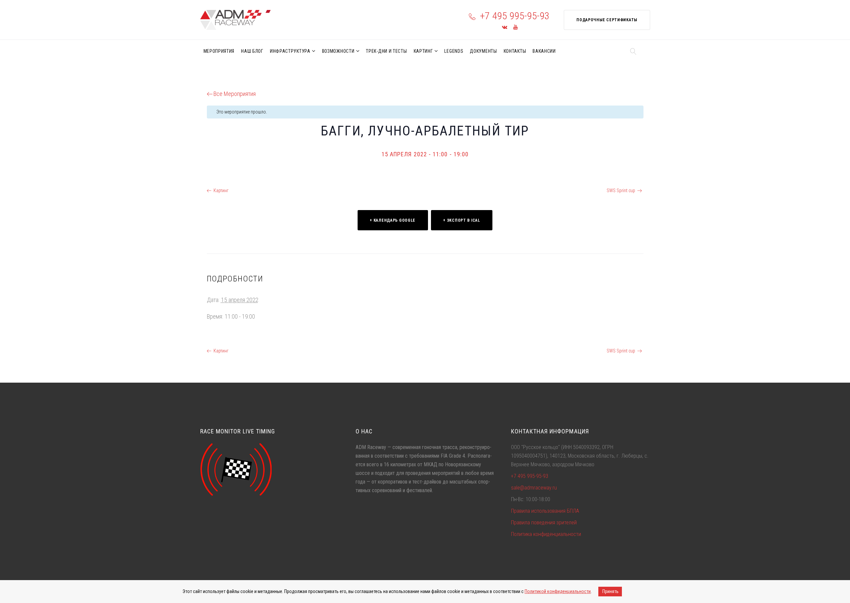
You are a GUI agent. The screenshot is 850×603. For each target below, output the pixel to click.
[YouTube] (515, 27)
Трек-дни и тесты (386, 51)
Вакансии (544, 51)
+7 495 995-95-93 (515, 16)
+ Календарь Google (392, 220)
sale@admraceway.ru (534, 488)
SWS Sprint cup (621, 190)
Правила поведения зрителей (544, 522)
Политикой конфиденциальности (558, 591)
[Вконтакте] (504, 27)
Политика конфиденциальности (546, 534)
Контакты (515, 51)
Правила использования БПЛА (545, 511)
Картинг (423, 51)
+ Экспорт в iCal (461, 220)
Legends (453, 51)
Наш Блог (252, 51)
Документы (483, 51)
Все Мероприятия (234, 93)
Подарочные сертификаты (606, 20)
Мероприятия (219, 51)
